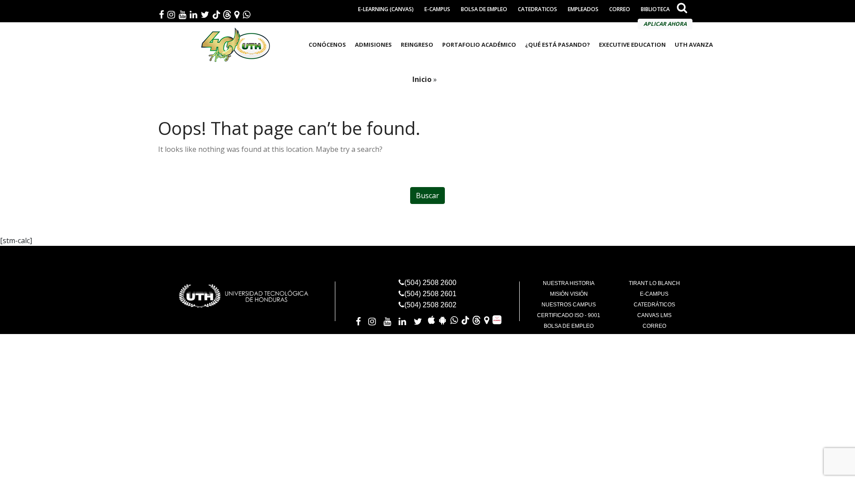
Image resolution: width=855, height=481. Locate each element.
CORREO (619, 9)
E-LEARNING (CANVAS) (386, 9)
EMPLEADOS (583, 9)
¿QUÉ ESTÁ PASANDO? (557, 45)
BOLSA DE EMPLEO (484, 9)
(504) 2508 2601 (430, 294)
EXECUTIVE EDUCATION (632, 45)
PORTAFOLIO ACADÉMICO (479, 45)
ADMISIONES (373, 45)
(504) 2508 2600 (430, 282)
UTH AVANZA (694, 45)
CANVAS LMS (654, 315)
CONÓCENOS (327, 45)
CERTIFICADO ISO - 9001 (568, 315)
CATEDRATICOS (537, 9)
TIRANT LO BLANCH (654, 283)
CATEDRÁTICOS (654, 305)
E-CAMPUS (437, 9)
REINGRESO (417, 45)
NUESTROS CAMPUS (569, 305)
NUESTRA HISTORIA (568, 283)
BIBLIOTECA (655, 9)
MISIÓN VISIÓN (569, 294)
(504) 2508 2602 (430, 305)
